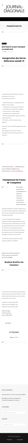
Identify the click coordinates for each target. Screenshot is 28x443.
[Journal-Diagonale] (14, 8)
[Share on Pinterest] (23, 323)
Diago (11, 337)
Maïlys (5, 51)
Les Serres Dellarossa (17, 171)
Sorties (4, 43)
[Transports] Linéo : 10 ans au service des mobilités (14, 394)
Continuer (8, 323)
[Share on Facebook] (18, 323)
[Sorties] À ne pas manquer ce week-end (13, 47)
